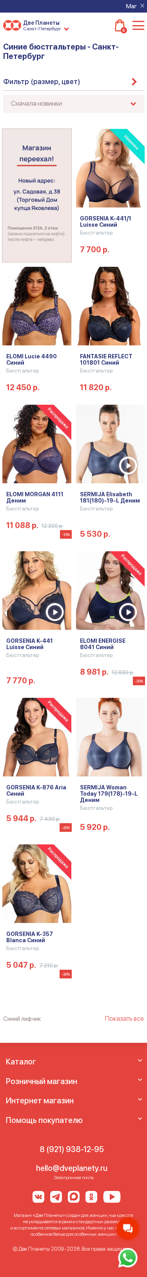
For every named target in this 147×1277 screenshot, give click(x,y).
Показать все (124, 1018)
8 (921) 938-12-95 (72, 1149)
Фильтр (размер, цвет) (41, 81)
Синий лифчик (22, 1018)
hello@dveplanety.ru (71, 1168)
